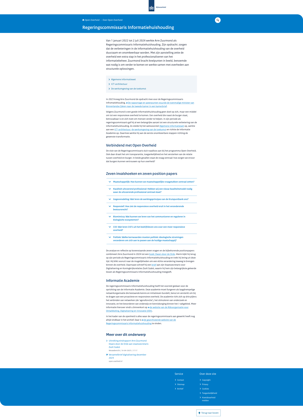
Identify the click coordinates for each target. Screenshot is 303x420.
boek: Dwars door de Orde (162, 254)
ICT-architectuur (122, 129)
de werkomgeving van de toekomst (148, 129)
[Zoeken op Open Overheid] (218, 20)
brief (154, 264)
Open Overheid (92, 20)
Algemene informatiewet (171, 126)
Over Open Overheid (113, 20)
